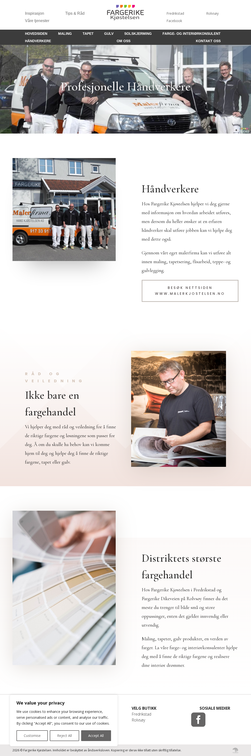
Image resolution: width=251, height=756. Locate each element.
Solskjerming (138, 34)
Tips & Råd (75, 13)
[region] (64, 720)
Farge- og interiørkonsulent (192, 34)
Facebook (174, 21)
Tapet (88, 34)
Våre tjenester (37, 21)
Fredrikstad (175, 14)
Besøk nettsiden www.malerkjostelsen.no (190, 290)
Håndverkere (38, 41)
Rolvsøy (212, 14)
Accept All (96, 735)
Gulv (108, 34)
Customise (32, 735)
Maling (65, 34)
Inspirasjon (34, 13)
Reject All (64, 735)
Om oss (123, 41)
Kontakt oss (208, 41)
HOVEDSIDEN (36, 34)
